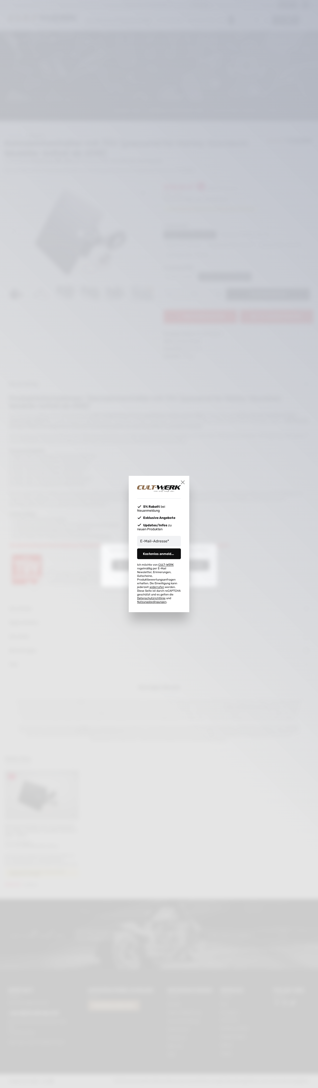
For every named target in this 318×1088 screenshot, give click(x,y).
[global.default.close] (183, 482)
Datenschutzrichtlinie (151, 598)
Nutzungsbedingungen (151, 602)
